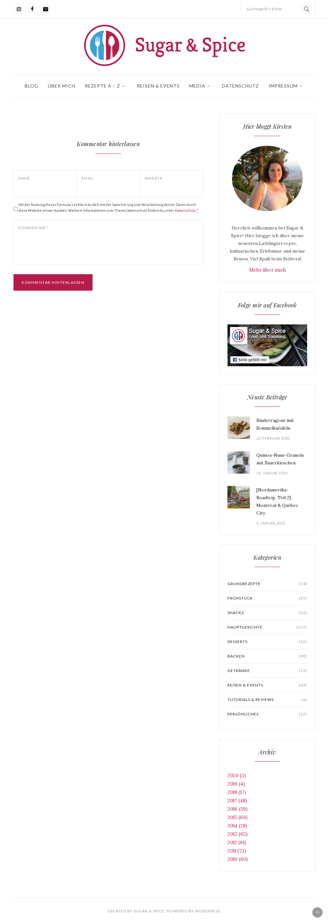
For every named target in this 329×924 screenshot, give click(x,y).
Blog (31, 86)
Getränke (267, 670)
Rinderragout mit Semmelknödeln (275, 424)
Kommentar (33, 227)
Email (88, 178)
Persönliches (267, 714)
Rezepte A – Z (102, 86)
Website (153, 178)
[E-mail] (45, 9)
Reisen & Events (158, 86)
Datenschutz (240, 86)
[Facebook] (32, 9)
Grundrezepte (267, 583)
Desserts (267, 641)
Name (24, 178)
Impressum (283, 86)
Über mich (61, 86)
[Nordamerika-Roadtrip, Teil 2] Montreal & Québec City (277, 501)
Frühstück (267, 598)
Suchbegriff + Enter (265, 8)
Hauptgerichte (267, 627)
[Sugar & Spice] (164, 45)
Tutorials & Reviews (267, 699)
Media (197, 86)
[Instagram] (18, 9)
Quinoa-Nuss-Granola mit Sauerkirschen (280, 459)
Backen (267, 656)
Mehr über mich (267, 270)
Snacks (267, 612)
